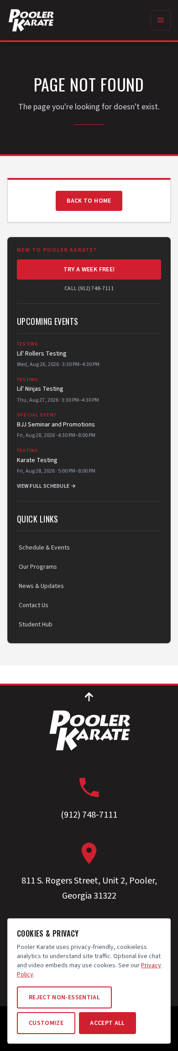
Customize (46, 1023)
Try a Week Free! (89, 269)
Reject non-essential (64, 997)
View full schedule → (46, 486)
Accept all (107, 1023)
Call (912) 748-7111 (89, 288)
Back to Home (89, 200)
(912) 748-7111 (89, 814)
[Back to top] (89, 696)
